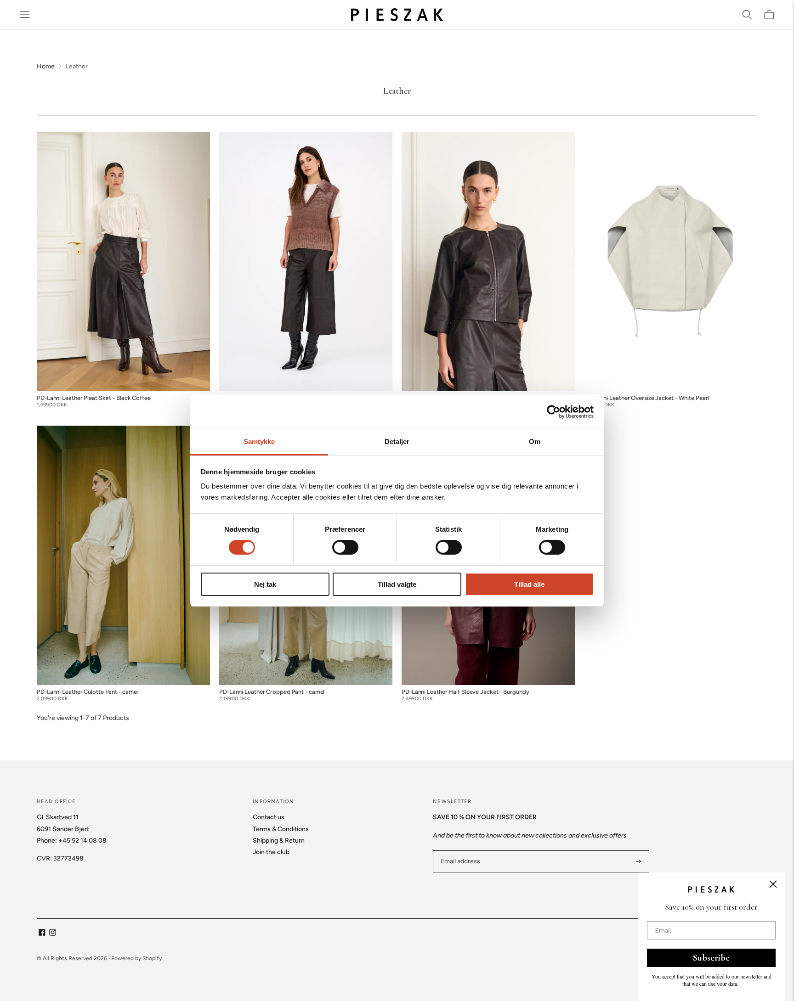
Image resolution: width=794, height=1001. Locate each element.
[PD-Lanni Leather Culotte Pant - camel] (123, 556)
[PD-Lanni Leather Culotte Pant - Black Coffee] (305, 262)
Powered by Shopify (136, 958)
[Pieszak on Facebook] (42, 934)
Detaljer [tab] (397, 441)
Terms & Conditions (281, 829)
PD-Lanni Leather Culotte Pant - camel (87, 691)
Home (46, 66)
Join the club (271, 852)
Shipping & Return (279, 840)
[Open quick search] (747, 15)
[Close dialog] (773, 884)
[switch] (345, 547)
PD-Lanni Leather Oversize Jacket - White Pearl (646, 397)
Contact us (268, 817)
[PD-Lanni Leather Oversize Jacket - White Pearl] (670, 262)
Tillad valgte (397, 584)
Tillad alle (529, 584)
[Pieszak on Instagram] (52, 934)
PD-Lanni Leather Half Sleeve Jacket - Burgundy (465, 691)
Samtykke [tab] (259, 441)
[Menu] (24, 15)
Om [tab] (534, 441)
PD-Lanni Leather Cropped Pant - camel (271, 691)
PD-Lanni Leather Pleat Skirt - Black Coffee (94, 397)
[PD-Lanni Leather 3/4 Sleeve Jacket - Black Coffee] (488, 262)
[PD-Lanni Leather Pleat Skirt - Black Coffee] (123, 262)
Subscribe (711, 957)
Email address (459, 850)
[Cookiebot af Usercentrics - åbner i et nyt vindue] (553, 411)
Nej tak (265, 584)
